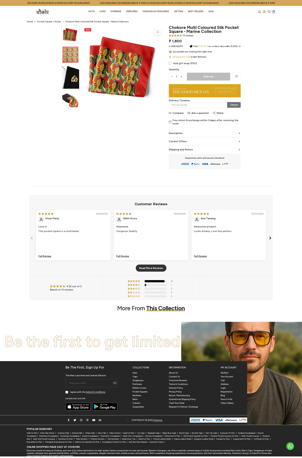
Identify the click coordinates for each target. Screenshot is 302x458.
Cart (223, 380)
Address (225, 384)
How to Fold (226, 399)
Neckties (137, 395)
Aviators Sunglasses (246, 433)
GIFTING (178, 11)
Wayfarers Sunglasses (48, 436)
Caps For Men (129, 433)
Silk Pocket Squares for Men (195, 436)
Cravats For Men (223, 439)
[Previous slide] (31, 238)
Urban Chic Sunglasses (132, 436)
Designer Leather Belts (203, 439)
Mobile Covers (139, 388)
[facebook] (68, 420)
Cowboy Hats (63, 433)
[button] (175, 35)
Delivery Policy (176, 388)
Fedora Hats (77, 433)
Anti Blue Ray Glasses (138, 442)
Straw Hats (90, 433)
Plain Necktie (82, 439)
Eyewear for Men (227, 433)
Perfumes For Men (173, 436)
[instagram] (81, 420)
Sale (211, 11)
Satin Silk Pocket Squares (44, 439)
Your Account (227, 376)
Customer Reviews (178, 380)
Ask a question (200, 113)
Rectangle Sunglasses (69, 436)
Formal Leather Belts (162, 439)
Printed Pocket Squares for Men (225, 436)
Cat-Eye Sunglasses (153, 436)
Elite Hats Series (47, 433)
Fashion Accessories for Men (87, 442)
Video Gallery (227, 403)
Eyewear (116, 11)
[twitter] (75, 420)
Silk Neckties (113, 439)
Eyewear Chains (156, 442)
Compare (178, 113)
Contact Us (174, 376)
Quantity (174, 69)
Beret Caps (184, 433)
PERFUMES (132, 11)
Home (30, 21)
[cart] (273, 11)
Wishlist (224, 373)
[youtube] (94, 420)
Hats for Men (32, 433)
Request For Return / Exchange (183, 407)
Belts (135, 399)
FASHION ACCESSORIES (156, 11)
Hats (91, 11)
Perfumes (137, 384)
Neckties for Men (65, 439)
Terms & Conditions (178, 384)
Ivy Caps (141, 433)
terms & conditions (95, 392)
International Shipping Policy (182, 399)
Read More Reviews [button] (151, 268)
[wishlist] (269, 11)
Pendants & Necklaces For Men (58, 442)
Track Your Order (177, 403)
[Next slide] (270, 238)
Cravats (136, 403)
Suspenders (138, 407)
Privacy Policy (175, 392)
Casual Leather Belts (182, 439)
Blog (223, 395)
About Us (173, 373)
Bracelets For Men (35, 442)
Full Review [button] (44, 256)
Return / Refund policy (179, 395)
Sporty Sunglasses (90, 436)
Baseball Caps (154, 433)
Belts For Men (145, 439)
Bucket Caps (197, 433)
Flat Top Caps (212, 433)
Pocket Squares (140, 392)
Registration (226, 392)
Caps (103, 11)
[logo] (42, 12)
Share (220, 113)
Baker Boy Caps (169, 433)
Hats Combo (114, 433)
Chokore (157, 420)
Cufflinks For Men (261, 439)
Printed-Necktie (98, 439)
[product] (158, 32)
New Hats (102, 433)
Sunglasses (138, 380)
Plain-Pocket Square (251, 436)
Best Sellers (195, 11)
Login (223, 388)
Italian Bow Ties (129, 439)
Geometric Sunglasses (110, 436)
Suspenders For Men (242, 439)
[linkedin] (100, 420)
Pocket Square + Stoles (49, 21)
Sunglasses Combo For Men (114, 442)
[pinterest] (87, 420)
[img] (45, 213)
